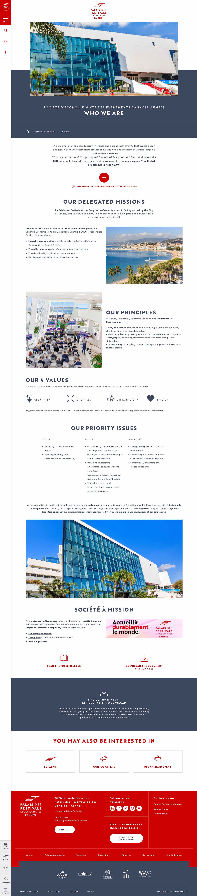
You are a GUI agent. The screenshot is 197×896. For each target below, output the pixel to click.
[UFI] (126, 874)
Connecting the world (40, 633)
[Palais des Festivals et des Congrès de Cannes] (31, 806)
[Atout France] (145, 874)
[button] (5, 30)
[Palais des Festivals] (5, 7)
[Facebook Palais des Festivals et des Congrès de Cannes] (119, 808)
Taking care (34, 637)
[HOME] (27, 132)
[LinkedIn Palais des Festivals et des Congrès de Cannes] (112, 808)
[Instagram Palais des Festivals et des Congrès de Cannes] (132, 808)
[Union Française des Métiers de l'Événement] (85, 874)
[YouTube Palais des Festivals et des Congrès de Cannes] (139, 808)
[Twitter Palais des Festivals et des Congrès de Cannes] (125, 808)
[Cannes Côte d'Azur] (62, 874)
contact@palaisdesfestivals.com (71, 820)
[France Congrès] (107, 874)
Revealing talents (37, 641)
